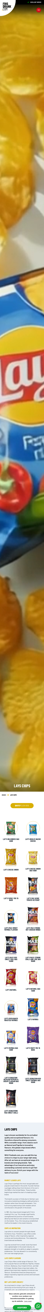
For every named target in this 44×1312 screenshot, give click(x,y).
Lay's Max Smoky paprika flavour (11, 929)
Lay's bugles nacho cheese (33, 840)
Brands (4, 795)
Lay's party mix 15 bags (33, 1049)
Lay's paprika (33, 1019)
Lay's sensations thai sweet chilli (11, 1112)
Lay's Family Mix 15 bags (11, 899)
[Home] (6, 6)
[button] (38, 1306)
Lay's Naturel (11, 990)
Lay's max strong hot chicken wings (33, 929)
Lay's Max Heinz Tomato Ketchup (33, 899)
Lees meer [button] (28, 1301)
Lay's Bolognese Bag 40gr (11, 840)
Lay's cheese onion (11, 869)
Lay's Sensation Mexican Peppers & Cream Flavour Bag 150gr (11, 1080)
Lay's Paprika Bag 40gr (11, 1049)
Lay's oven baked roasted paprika (11, 1019)
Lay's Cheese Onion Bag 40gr (33, 870)
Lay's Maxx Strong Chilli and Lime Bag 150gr (33, 959)
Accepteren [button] (22, 1307)
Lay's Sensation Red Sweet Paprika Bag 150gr (33, 1080)
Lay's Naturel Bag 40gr (33, 990)
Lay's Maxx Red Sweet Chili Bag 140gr (11, 959)
